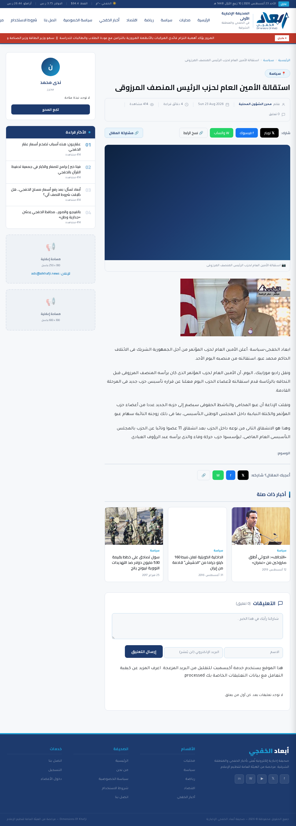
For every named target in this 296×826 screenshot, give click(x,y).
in (239, 779)
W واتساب (221, 132)
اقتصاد (131, 19)
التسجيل (55, 770)
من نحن (122, 770)
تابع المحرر (50, 109)
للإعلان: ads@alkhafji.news (50, 273)
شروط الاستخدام (24, 19)
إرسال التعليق (143, 651)
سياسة (166, 19)
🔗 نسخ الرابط (193, 132)
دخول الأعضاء (51, 779)
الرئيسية (203, 19)
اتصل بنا (50, 19)
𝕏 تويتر (269, 132)
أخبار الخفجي (109, 19)
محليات (184, 19)
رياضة (149, 19)
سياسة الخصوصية (77, 19)
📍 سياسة (277, 73)
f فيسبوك (247, 132)
